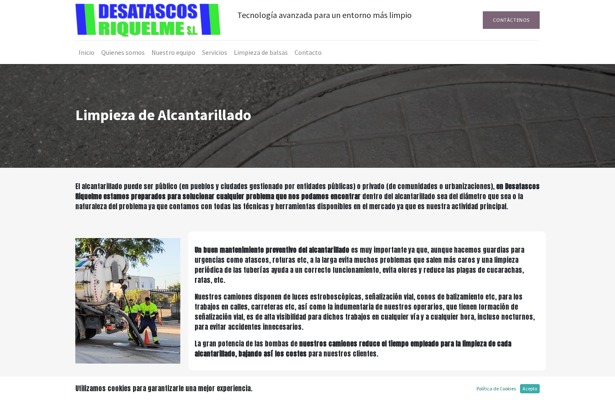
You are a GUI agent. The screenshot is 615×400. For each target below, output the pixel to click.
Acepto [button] (530, 388)
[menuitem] (86, 52)
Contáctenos (511, 20)
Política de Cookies (496, 388)
